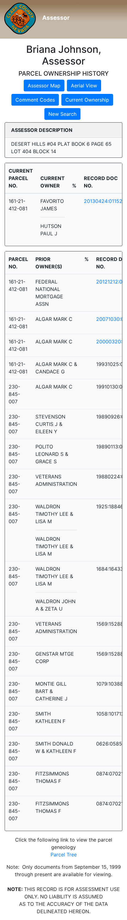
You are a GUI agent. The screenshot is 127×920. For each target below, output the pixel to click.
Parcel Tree (64, 854)
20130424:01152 (103, 201)
